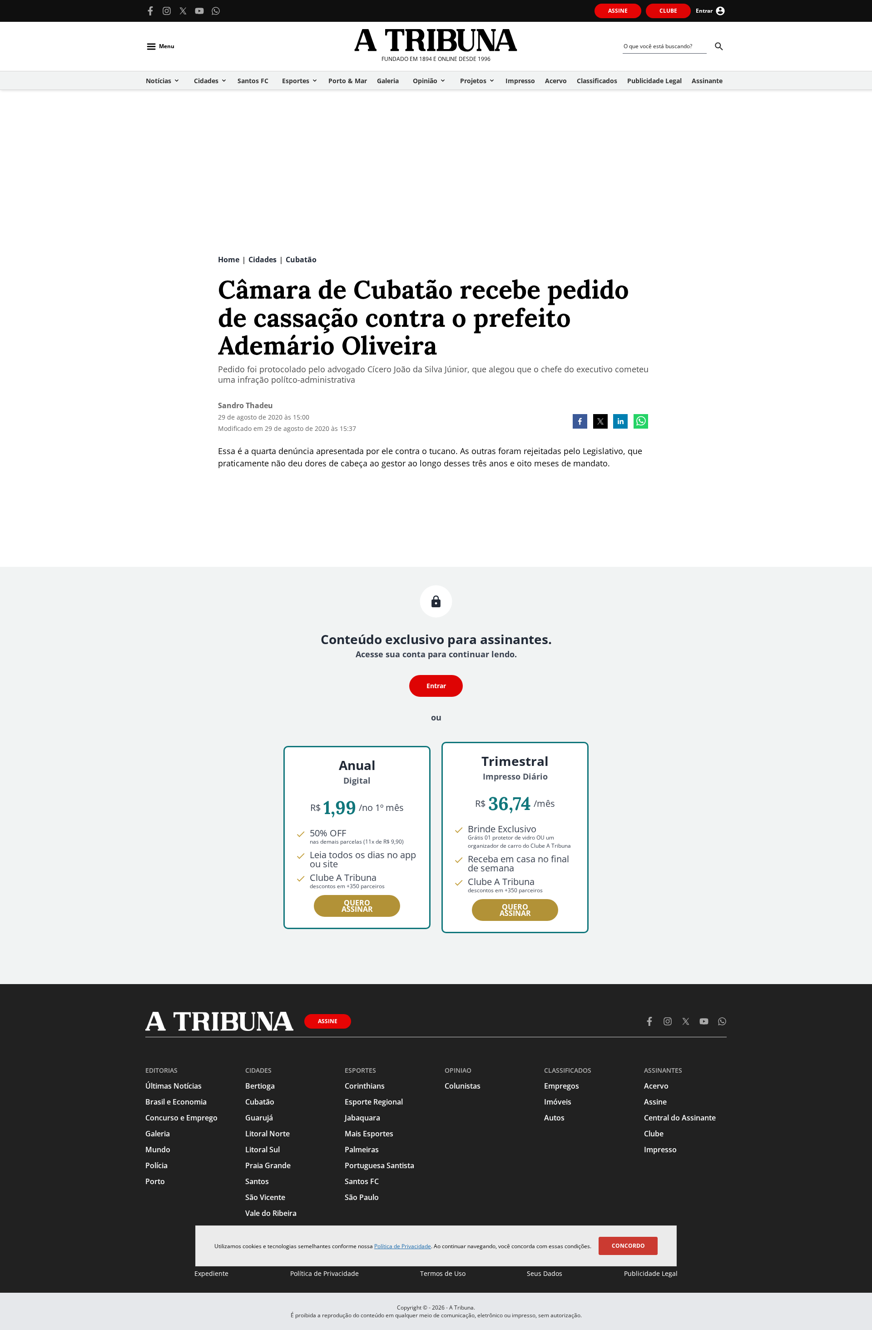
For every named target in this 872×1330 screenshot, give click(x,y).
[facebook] (580, 422)
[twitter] (600, 422)
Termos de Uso (443, 1273)
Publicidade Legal (651, 1273)
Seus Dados (544, 1273)
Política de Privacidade (402, 1246)
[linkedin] (620, 422)
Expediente (211, 1273)
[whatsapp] (641, 422)
